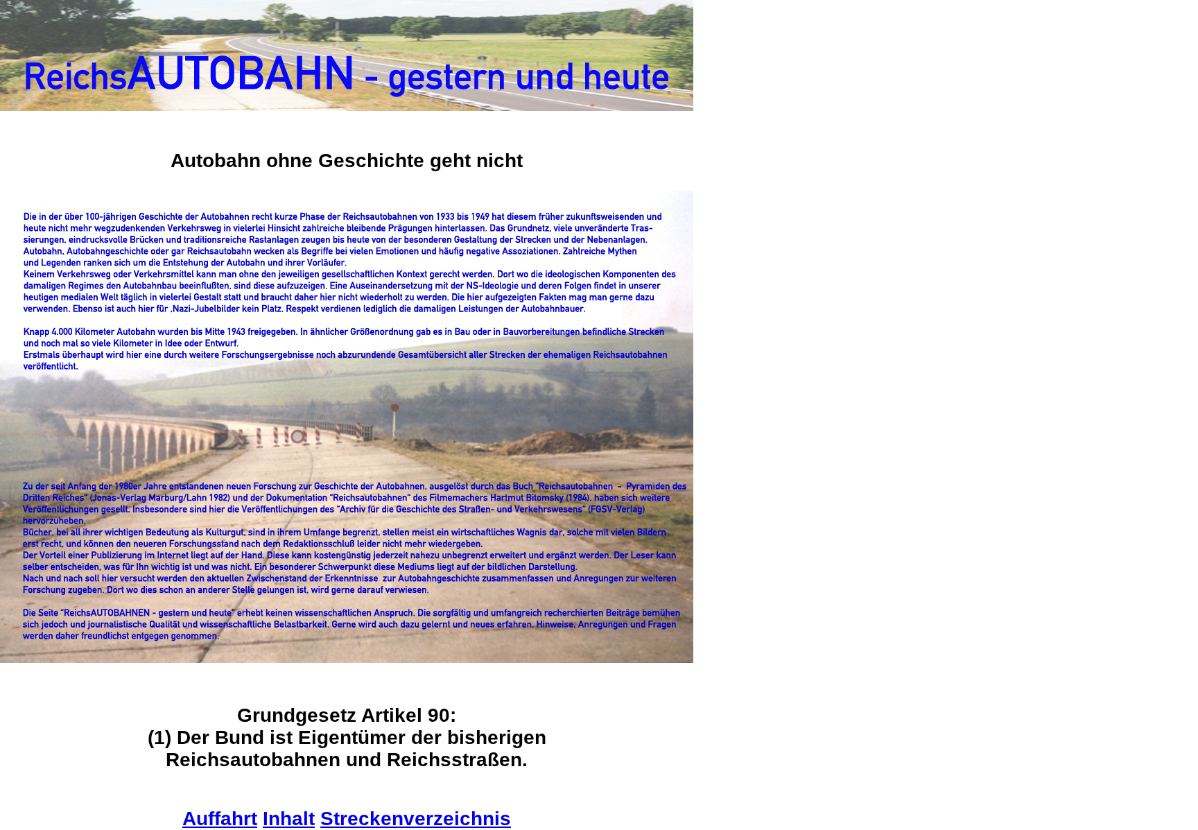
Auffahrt (219, 818)
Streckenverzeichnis (415, 818)
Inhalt (289, 818)
